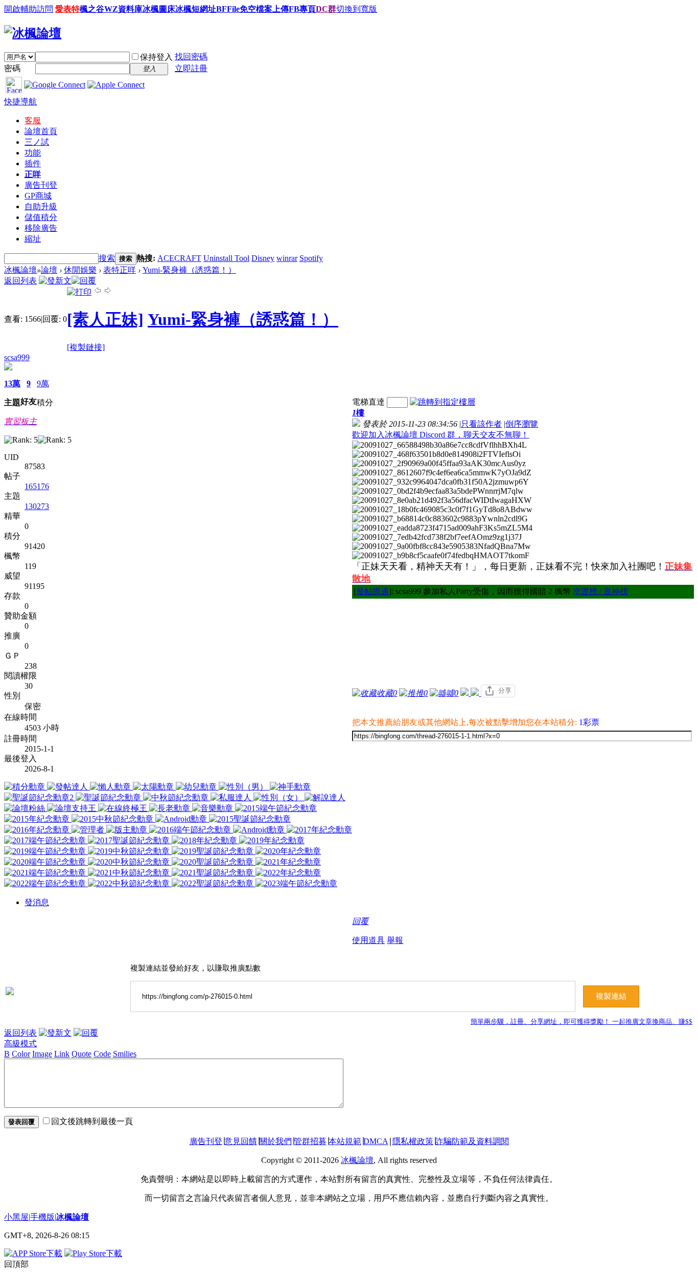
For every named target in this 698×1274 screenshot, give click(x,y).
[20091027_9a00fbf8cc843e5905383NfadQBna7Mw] (441, 546)
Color (21, 1053)
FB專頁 (302, 9)
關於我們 (275, 1141)
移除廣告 (41, 228)
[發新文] (55, 280)
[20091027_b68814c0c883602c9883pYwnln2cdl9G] (440, 518)
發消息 (37, 902)
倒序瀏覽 (521, 424)
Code (102, 1053)
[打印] (79, 292)
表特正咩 (119, 270)
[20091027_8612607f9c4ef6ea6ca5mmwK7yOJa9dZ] (441, 472)
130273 (37, 506)
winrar (286, 258)
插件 (33, 163)
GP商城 (38, 195)
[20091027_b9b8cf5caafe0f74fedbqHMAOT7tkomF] (440, 555)
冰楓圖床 (159, 9)
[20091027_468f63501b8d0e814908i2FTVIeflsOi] (436, 454)
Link (61, 1053)
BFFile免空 (236, 9)
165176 (37, 486)
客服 (33, 120)
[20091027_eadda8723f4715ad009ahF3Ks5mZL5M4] (442, 528)
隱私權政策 (412, 1141)
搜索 (107, 258)
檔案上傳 (272, 9)
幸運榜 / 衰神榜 (600, 591)
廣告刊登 (41, 185)
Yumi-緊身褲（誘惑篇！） (189, 270)
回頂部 (16, 1264)
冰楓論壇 (20, 270)
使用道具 (368, 940)
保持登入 (156, 57)
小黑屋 (16, 1217)
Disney (262, 258)
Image (42, 1053)
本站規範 (345, 1141)
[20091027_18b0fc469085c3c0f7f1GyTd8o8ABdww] (442, 509)
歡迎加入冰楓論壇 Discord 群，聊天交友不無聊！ (440, 434)
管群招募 (310, 1141)
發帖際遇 (372, 591)
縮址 (33, 238)
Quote (81, 1053)
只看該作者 (481, 424)
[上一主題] (98, 292)
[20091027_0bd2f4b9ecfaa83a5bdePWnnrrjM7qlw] (438, 491)
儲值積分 (41, 217)
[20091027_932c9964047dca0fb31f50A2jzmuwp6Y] (440, 482)
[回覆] (84, 280)
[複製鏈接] (86, 347)
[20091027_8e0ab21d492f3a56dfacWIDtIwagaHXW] (441, 500)
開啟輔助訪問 (28, 9)
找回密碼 (191, 56)
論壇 (41, 131)
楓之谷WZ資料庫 (111, 9)
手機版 (42, 1217)
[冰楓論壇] (32, 33)
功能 (33, 152)
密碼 (12, 68)
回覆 (360, 921)
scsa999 (17, 357)
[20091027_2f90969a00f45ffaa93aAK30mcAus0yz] (439, 463)
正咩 (33, 174)
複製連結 (611, 996)
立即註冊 (191, 68)
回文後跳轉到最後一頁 (92, 1121)
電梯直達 (368, 402)
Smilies (124, 1053)
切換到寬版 (356, 9)
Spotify (311, 258)
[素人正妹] (105, 319)
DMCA (375, 1141)
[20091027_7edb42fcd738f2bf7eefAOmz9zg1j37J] (437, 537)
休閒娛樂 (80, 270)
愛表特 (67, 9)
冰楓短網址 (195, 9)
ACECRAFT (179, 258)
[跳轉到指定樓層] (442, 402)
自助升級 (41, 206)
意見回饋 (240, 1141)
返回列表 (20, 280)
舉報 (395, 940)
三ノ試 (37, 142)
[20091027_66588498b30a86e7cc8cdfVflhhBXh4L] (439, 445)
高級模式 (20, 1043)
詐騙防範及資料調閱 (472, 1141)
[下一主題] (108, 292)
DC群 (326, 9)
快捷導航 (20, 101)
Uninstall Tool (226, 258)
